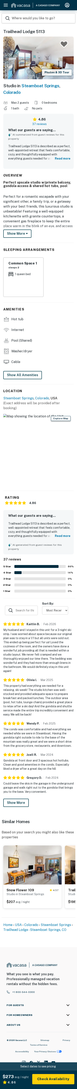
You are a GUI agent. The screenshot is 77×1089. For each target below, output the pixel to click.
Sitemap (44, 1040)
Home (8, 925)
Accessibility (22, 1051)
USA (18, 925)
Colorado (12, 92)
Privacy (66, 1040)
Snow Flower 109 (20, 890)
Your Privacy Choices (45, 1051)
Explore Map (60, 418)
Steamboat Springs (40, 85)
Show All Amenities (22, 375)
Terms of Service (38, 1045)
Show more (16, 233)
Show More (16, 803)
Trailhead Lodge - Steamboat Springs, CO (34, 930)
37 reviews (39, 124)
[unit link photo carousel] (32, 864)
